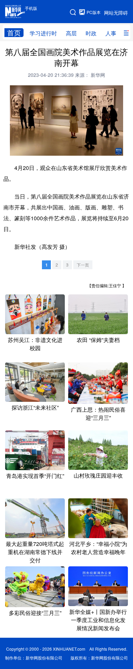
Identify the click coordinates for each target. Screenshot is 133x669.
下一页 (83, 265)
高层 (71, 33)
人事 (110, 33)
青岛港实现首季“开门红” (35, 476)
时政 (91, 33)
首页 (14, 32)
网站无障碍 (116, 12)
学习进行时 (43, 33)
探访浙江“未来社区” (35, 407)
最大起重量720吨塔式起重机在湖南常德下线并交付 (35, 552)
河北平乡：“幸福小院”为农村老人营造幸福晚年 (98, 548)
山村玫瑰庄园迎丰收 (98, 475)
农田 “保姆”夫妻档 (98, 340)
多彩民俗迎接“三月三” (35, 613)
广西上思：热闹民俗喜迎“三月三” (98, 414)
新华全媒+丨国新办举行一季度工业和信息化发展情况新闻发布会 (98, 620)
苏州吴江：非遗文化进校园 (35, 344)
